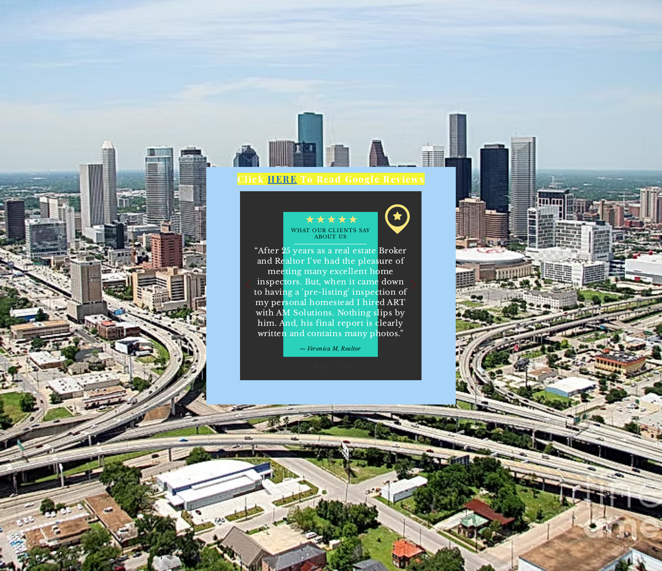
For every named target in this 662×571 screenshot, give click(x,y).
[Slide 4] (346, 367)
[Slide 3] (336, 367)
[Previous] (248, 285)
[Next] (413, 285)
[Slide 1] (315, 367)
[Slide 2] (326, 367)
